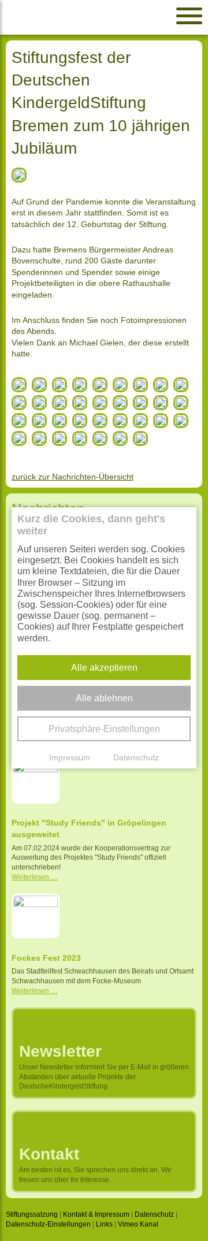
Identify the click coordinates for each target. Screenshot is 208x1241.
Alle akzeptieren (104, 667)
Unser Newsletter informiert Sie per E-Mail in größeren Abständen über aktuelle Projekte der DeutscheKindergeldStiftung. (104, 1077)
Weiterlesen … (35, 877)
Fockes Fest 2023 (46, 958)
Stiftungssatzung (32, 1214)
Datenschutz (154, 1214)
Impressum (69, 757)
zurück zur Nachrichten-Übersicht (72, 476)
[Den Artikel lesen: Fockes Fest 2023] (35, 917)
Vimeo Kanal (138, 1224)
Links (104, 1224)
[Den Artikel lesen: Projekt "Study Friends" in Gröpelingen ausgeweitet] (35, 782)
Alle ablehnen (104, 698)
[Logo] (88, 17)
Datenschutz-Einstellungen (48, 1224)
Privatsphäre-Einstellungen (104, 729)
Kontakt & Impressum (96, 1214)
